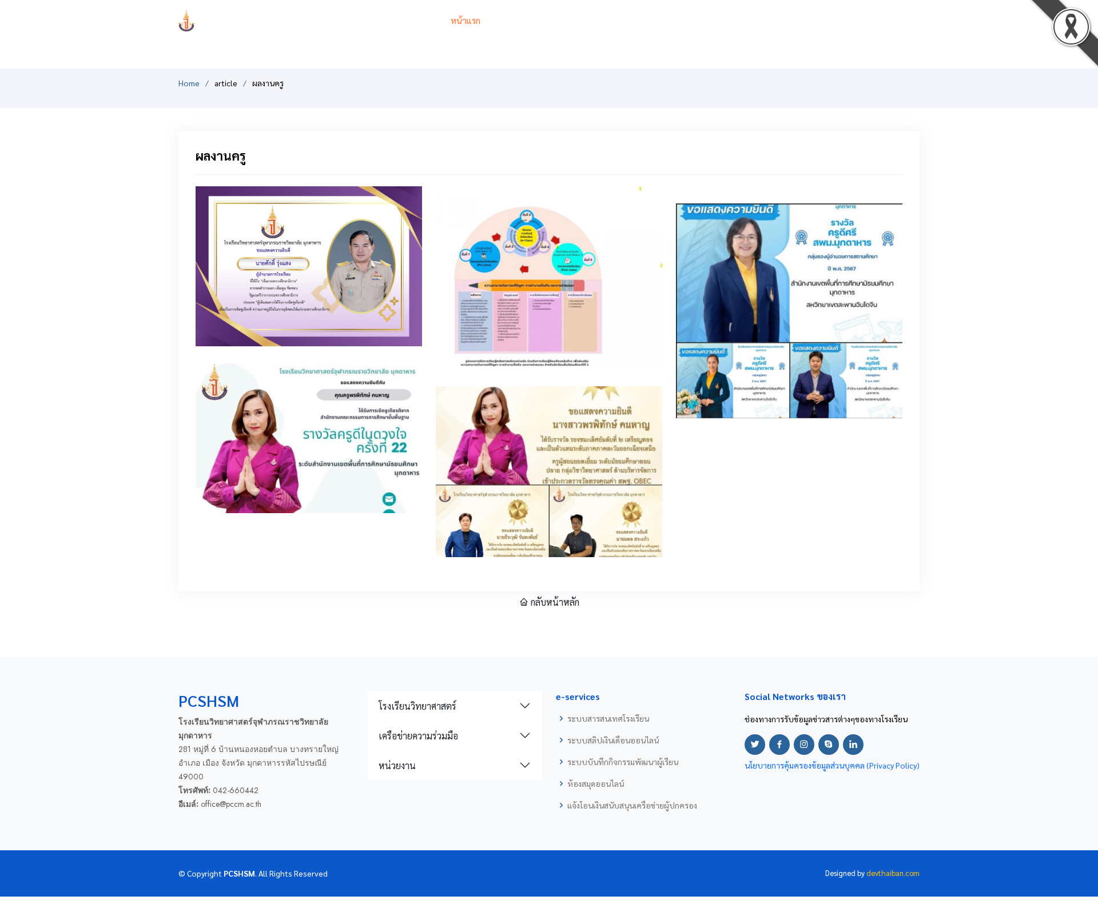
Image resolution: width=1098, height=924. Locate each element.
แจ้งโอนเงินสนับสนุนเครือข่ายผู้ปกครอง (632, 805)
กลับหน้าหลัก (553, 602)
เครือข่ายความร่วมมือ (418, 736)
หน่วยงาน (397, 765)
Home (189, 83)
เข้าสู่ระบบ (901, 20)
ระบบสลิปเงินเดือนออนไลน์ (613, 740)
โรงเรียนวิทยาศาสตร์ (417, 706)
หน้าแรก (465, 20)
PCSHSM (314, 20)
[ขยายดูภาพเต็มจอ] (390, 321)
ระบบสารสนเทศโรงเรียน (608, 718)
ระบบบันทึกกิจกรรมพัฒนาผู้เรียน (622, 762)
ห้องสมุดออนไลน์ (595, 783)
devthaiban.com (893, 873)
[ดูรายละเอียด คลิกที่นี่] (309, 265)
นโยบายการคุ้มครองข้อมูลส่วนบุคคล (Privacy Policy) (832, 765)
